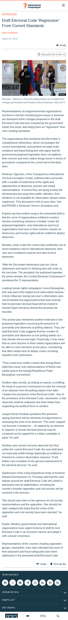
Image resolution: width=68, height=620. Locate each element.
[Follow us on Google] (57, 583)
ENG (43, 615)
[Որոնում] (58, 616)
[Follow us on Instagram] (35, 583)
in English (9, 14)
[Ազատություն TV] (28, 616)
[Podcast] (50, 583)
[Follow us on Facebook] (5, 583)
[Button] (61, 45)
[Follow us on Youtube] (20, 583)
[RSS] (42, 583)
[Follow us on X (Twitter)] (12, 583)
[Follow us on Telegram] (27, 583)
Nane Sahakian (10, 32)
